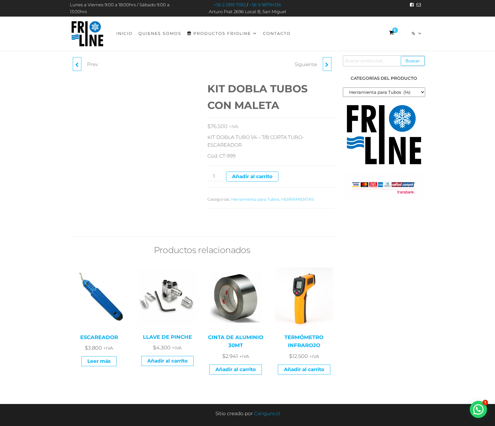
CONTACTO (277, 33)
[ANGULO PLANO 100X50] (77, 64)
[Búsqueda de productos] (416, 33)
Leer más (99, 361)
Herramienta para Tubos (255, 199)
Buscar (412, 60)
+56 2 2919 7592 (229, 4)
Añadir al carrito (252, 176)
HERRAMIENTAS (297, 199)
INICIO (124, 33)
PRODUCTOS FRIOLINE (222, 33)
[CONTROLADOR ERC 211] (327, 64)
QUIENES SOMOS (159, 33)
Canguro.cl (267, 413)
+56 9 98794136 (265, 4)
